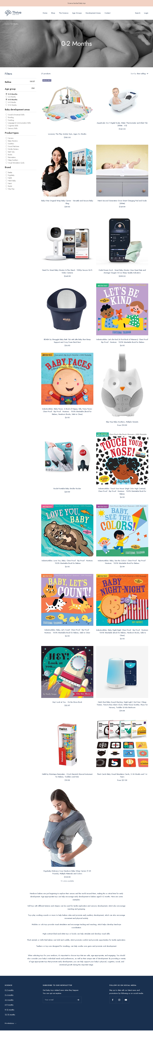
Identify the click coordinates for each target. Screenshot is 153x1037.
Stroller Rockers (13, 149)
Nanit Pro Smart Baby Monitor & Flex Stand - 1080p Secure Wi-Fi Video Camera (67, 271)
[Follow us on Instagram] (119, 1000)
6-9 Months (12, 102)
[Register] (78, 1000)
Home (45, 13)
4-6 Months (12, 99)
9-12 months (9, 1009)
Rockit (10, 186)
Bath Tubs (11, 152)
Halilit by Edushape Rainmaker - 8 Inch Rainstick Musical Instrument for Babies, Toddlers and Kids (67, 775)
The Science (63, 13)
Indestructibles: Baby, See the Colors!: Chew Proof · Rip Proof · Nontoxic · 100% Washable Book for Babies (122, 562)
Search (137, 13)
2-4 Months (12, 97)
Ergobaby (11, 175)
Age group (10, 89)
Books (10, 154)
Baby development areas (17, 109)
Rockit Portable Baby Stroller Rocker (67, 488)
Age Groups (77, 13)
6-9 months (9, 1005)
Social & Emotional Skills (16, 115)
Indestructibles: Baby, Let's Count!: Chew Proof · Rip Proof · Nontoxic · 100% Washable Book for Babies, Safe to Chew (67, 631)
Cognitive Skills (13, 125)
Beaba (10, 172)
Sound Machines (13, 146)
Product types (12, 132)
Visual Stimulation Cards (16, 162)
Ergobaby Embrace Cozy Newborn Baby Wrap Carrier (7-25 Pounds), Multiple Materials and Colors (67, 872)
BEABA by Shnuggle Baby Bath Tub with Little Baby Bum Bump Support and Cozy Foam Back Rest (67, 340)
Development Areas (93, 13)
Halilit (10, 178)
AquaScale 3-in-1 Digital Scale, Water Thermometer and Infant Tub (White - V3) (122, 124)
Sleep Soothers (13, 160)
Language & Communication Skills (19, 123)
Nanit (10, 183)
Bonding (11, 117)
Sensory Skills (12, 128)
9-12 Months (12, 105)
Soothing (11, 120)
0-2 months (9, 990)
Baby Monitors (13, 141)
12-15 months (10, 1014)
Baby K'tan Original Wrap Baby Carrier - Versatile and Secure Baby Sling (67, 202)
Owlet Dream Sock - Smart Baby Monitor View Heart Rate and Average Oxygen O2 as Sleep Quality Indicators (122, 271)
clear (33, 88)
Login (146, 13)
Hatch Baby (12, 180)
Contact (107, 13)
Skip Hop (11, 189)
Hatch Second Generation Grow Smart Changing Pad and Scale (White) (122, 202)
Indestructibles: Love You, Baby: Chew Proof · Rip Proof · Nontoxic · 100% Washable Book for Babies (67, 562)
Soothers (11, 143)
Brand (8, 167)
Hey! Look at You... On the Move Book (67, 702)
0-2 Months (12, 94)
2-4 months (9, 995)
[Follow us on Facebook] (112, 1000)
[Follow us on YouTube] (126, 1000)
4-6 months (9, 1000)
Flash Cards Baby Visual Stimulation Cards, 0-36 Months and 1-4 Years (122, 775)
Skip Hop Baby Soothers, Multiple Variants (122, 422)
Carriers (11, 138)
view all (32, 81)
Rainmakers (12, 157)
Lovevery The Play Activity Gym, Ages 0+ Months (67, 134)
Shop (53, 13)
